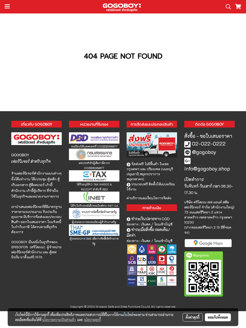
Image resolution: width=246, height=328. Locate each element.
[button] (227, 6)
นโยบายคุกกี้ (92, 319)
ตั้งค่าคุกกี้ (192, 317)
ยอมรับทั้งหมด (218, 317)
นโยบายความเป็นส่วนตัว (59, 319)
